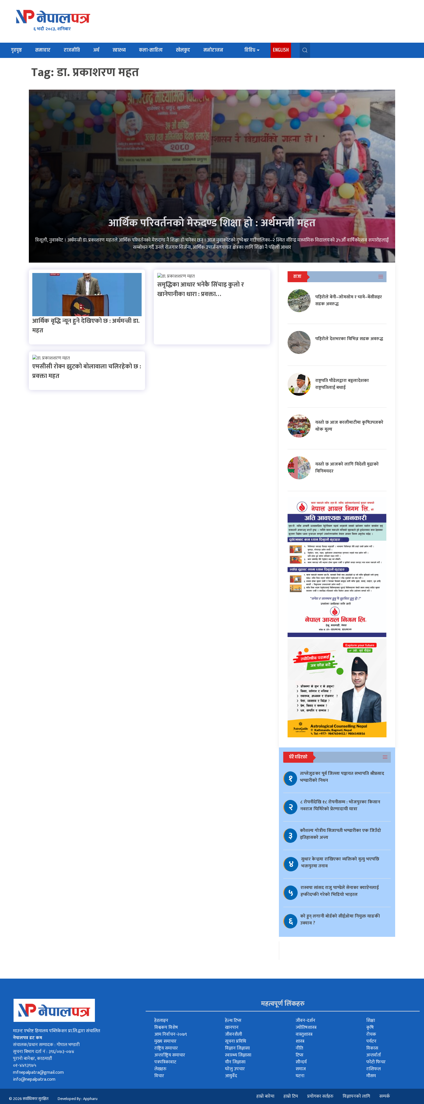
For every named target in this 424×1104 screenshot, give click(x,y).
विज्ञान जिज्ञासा (237, 1048)
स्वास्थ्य (119, 50)
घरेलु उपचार (235, 1069)
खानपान (232, 1027)
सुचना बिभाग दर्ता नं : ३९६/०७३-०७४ (43, 1052)
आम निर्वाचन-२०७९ (170, 1034)
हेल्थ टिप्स (233, 1020)
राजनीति (72, 50)
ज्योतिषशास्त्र (306, 1027)
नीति (299, 1048)
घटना (300, 1076)
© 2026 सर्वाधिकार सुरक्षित (28, 1098)
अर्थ (96, 50)
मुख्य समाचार (165, 1041)
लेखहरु (160, 1069)
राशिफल (373, 1069)
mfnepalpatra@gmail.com (38, 1072)
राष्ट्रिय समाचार (166, 1048)
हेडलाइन (161, 1020)
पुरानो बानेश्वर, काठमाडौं (32, 1058)
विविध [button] (249, 50)
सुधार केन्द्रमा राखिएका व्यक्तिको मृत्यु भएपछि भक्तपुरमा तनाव (340, 862)
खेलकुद (183, 50)
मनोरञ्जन (213, 50)
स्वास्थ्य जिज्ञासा (238, 1055)
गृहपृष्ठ (16, 50)
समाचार (42, 50)
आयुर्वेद (231, 1076)
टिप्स (299, 1055)
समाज (301, 1069)
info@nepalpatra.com (34, 1079)
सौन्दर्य (301, 1062)
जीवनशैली (233, 1034)
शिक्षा (370, 1020)
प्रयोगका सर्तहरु (320, 1096)
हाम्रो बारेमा (265, 1096)
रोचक (371, 1034)
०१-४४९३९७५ (24, 1065)
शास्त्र (300, 1041)
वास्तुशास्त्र (304, 1034)
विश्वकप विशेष (166, 1027)
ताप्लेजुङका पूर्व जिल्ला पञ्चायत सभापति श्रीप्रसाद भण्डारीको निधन (342, 777)
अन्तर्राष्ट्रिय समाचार (169, 1055)
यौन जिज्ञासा (235, 1062)
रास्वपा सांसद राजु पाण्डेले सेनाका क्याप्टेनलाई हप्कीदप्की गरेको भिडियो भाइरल (340, 891)
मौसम (371, 1076)
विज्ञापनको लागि (356, 1096)
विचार (159, 1076)
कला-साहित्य (151, 50)
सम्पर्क (384, 1096)
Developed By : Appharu (77, 1098)
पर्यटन (371, 1041)
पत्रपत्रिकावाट (165, 1062)
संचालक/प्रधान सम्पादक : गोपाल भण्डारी (46, 1045)
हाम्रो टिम (291, 1096)
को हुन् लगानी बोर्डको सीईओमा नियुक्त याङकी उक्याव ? (340, 919)
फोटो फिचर (376, 1062)
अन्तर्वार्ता (373, 1055)
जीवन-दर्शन (305, 1020)
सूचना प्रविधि (235, 1041)
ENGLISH (281, 50)
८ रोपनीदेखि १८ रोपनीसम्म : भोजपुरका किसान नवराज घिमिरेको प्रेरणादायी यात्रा (340, 805)
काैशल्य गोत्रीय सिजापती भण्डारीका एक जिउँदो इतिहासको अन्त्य (340, 834)
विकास (372, 1048)
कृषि (370, 1027)
